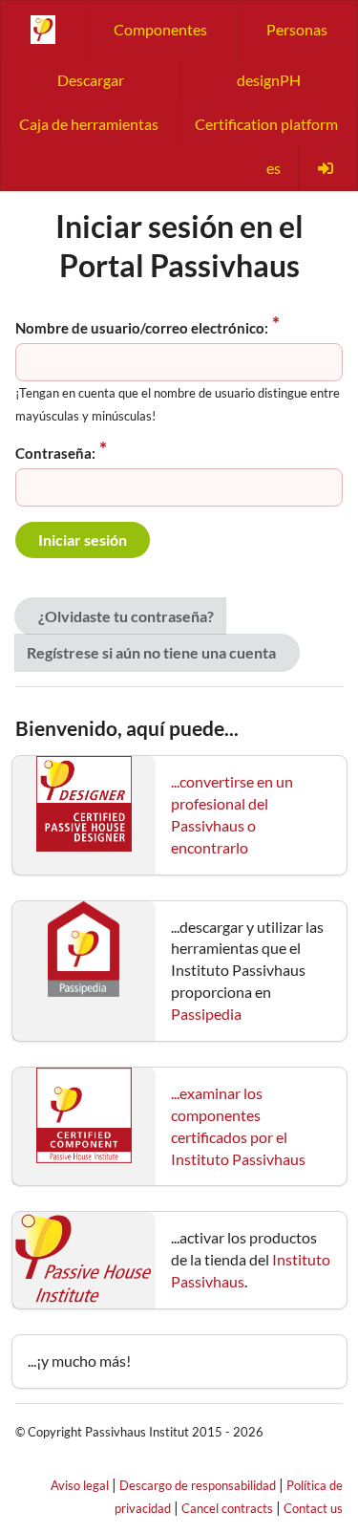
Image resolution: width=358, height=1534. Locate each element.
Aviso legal (80, 1485)
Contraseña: (55, 453)
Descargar (90, 80)
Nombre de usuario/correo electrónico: (141, 327)
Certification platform (266, 124)
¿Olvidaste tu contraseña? (126, 616)
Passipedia (206, 1014)
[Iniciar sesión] (327, 168)
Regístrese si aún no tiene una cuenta (151, 652)
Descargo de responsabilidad (197, 1485)
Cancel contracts (227, 1508)
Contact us (313, 1508)
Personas (296, 29)
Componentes (160, 29)
